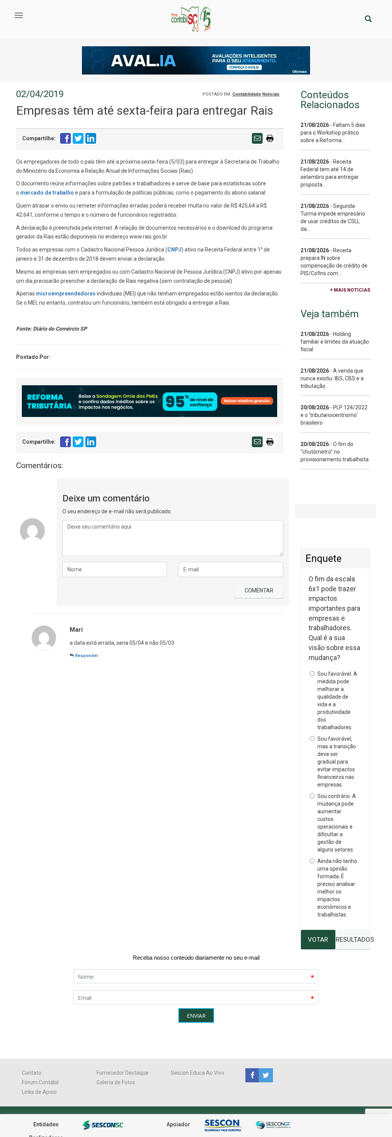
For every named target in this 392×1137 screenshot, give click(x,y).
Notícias (270, 94)
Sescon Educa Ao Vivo (197, 1073)
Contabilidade (246, 94)
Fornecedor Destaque (122, 1073)
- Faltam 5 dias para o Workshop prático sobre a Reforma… (333, 132)
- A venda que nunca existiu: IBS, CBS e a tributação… (332, 378)
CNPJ (174, 250)
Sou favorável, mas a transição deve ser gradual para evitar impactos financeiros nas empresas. (336, 762)
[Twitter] (265, 1075)
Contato (31, 1073)
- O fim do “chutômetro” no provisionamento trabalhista (335, 451)
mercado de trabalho (47, 193)
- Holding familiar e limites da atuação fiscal (335, 341)
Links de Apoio (39, 1092)
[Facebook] (252, 1075)
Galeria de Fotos (115, 1082)
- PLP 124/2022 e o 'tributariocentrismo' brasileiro (334, 415)
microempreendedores (66, 293)
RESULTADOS (353, 939)
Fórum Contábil (40, 1082)
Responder (86, 655)
